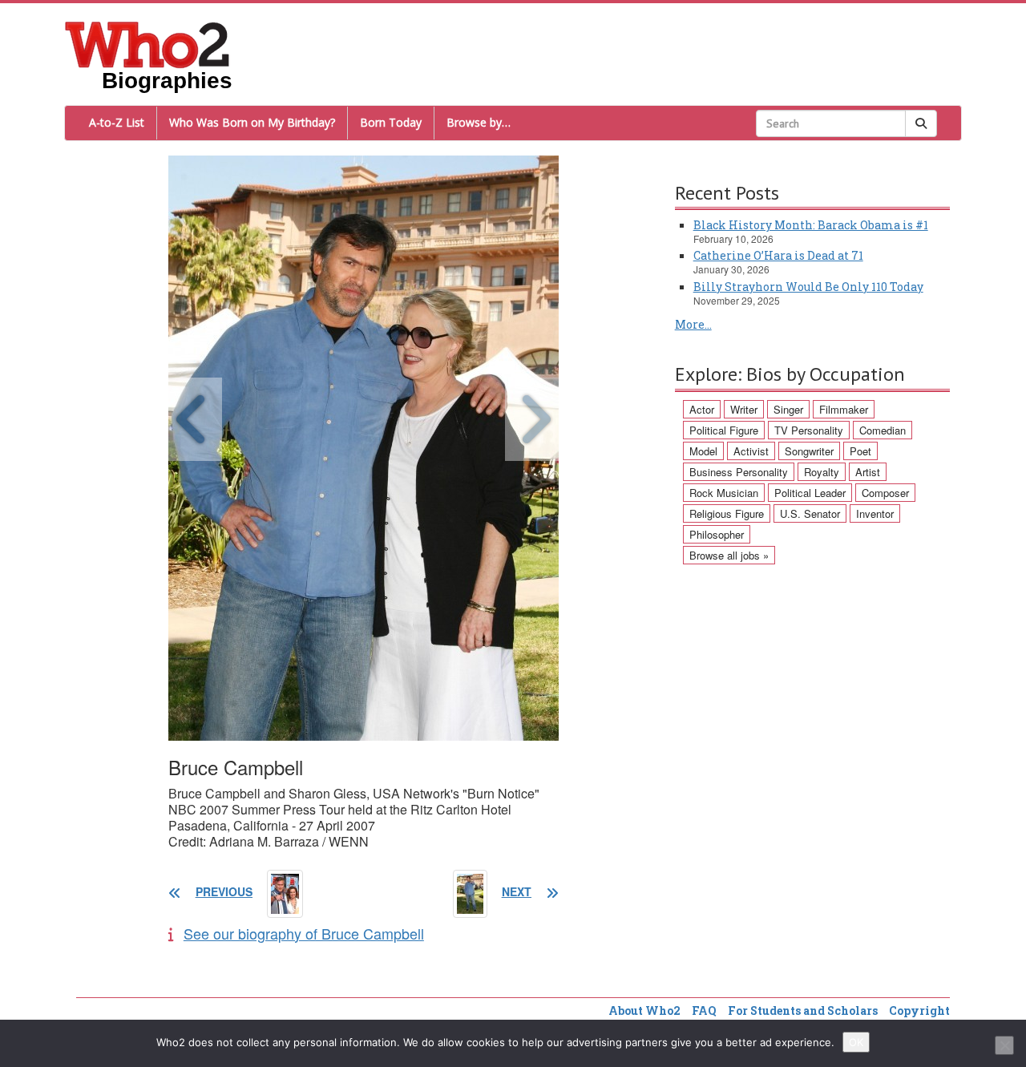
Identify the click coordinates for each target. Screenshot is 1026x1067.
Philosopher (716, 534)
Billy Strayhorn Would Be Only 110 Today (808, 286)
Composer (885, 492)
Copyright (919, 1010)
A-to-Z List (116, 122)
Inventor (875, 513)
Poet (860, 451)
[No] (1004, 1045)
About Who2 (644, 1010)
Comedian (882, 430)
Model (703, 451)
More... (693, 324)
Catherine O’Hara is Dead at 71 (778, 255)
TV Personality (808, 430)
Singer (788, 409)
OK (856, 1042)
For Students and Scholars (803, 1010)
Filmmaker (843, 409)
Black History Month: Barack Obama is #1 (810, 224)
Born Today (391, 122)
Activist (751, 451)
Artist (867, 471)
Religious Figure (726, 513)
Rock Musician (723, 492)
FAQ (704, 1010)
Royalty (821, 471)
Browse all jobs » (729, 555)
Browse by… (478, 122)
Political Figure (723, 430)
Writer (743, 409)
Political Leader (810, 492)
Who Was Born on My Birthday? (252, 122)
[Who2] (147, 43)
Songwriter (809, 451)
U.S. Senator (810, 513)
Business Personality (738, 471)
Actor (701, 409)
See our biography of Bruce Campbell (304, 933)
